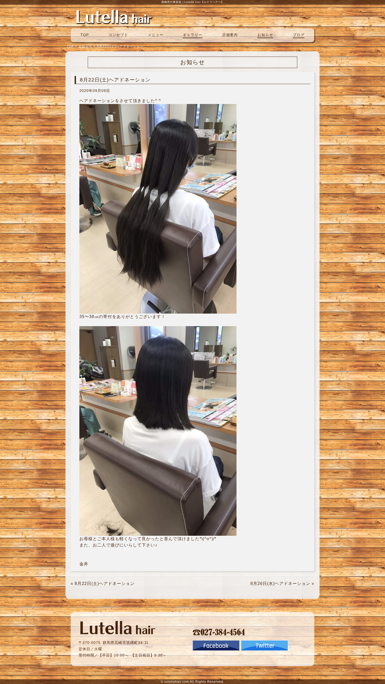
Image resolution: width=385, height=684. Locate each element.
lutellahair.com (176, 681)
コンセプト (118, 35)
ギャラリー (192, 35)
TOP (84, 35)
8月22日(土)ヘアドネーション (105, 583)
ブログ (299, 35)
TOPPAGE (114, 16)
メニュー (155, 35)
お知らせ (265, 35)
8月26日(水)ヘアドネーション (280, 583)
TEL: (218, 631)
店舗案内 (230, 35)
